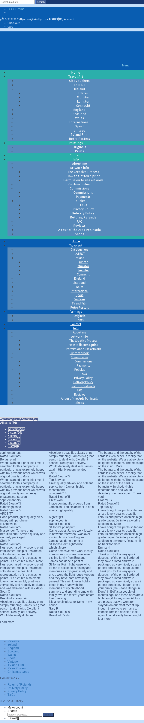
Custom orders (79, 184)
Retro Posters (79, 139)
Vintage (79, 130)
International (79, 122)
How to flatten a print (83, 176)
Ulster (83, 93)
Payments (83, 197)
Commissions (79, 188)
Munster (83, 97)
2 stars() (14, 442)
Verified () (30, 419)
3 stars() (14, 439)
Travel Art (75, 77)
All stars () (16, 429)
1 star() (13, 446)
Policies (80, 201)
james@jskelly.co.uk (35, 19)
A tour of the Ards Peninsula (79, 230)
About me (79, 163)
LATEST (79, 85)
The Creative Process (83, 172)
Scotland (79, 114)
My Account (67, 19)
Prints (79, 151)
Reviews (79, 226)
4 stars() (14, 436)
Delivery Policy (83, 213)
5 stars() (15, 432)
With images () (11, 419)
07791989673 (11, 19)
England (79, 110)
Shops (79, 234)
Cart (10, 26)
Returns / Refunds (20, 684)
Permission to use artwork (83, 180)
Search (41, 2)
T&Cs (83, 205)
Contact (76, 155)
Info (76, 159)
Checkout (14, 23)
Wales (79, 118)
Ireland (79, 89)
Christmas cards (18, 671)
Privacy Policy (83, 209)
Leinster (83, 101)
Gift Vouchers (79, 81)
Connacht (83, 106)
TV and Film (79, 134)
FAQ (79, 221)
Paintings (76, 143)
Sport (79, 126)
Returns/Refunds (83, 217)
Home (75, 72)
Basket (13, 718)
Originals (79, 147)
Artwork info (79, 168)
